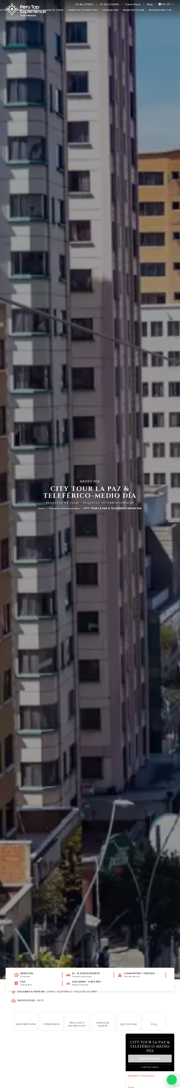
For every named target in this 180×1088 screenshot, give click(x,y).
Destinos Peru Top (161, 10)
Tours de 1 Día (111, 10)
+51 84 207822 (84, 4)
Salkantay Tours (54, 10)
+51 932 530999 (109, 4)
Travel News (133, 4)
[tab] (26, 1021)
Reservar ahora (149, 1058)
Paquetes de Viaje (135, 10)
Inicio (42, 508)
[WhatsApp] (171, 1079)
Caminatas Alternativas (84, 10)
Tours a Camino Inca (27, 10)
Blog (150, 4)
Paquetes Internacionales (64, 508)
